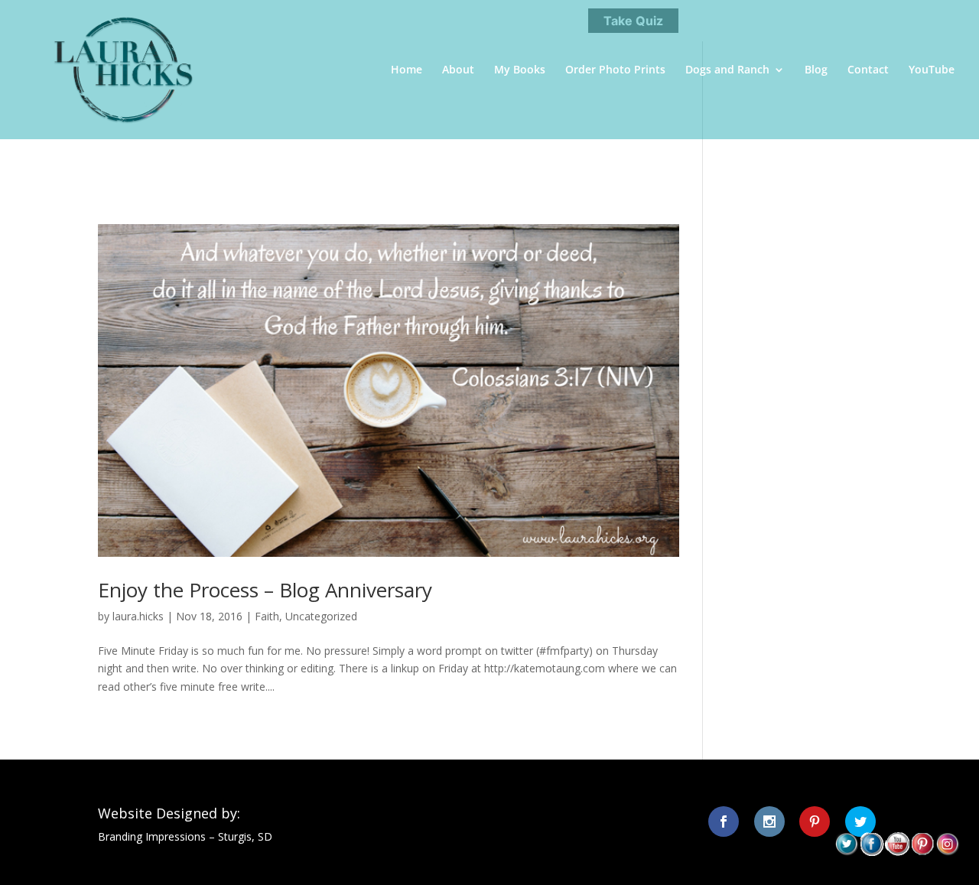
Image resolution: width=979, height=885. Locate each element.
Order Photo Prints (615, 70)
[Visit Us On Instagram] (947, 851)
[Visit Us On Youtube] (896, 851)
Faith (267, 616)
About (458, 70)
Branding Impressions (152, 836)
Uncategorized (321, 616)
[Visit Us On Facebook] (871, 851)
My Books (519, 70)
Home (406, 70)
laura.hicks (138, 616)
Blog (816, 70)
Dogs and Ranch (727, 70)
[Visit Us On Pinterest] (922, 851)
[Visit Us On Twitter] (846, 851)
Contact (868, 70)
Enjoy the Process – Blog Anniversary (265, 590)
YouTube (932, 70)
